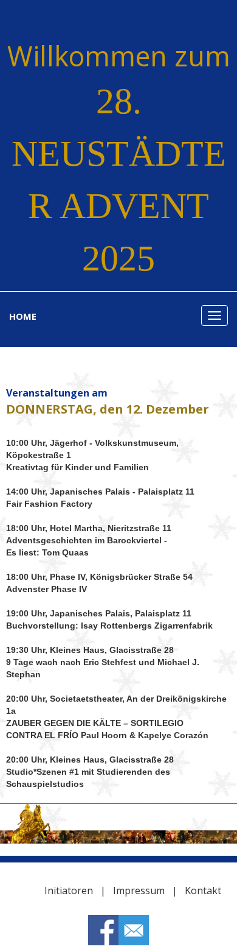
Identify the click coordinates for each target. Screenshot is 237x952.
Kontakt (204, 890)
